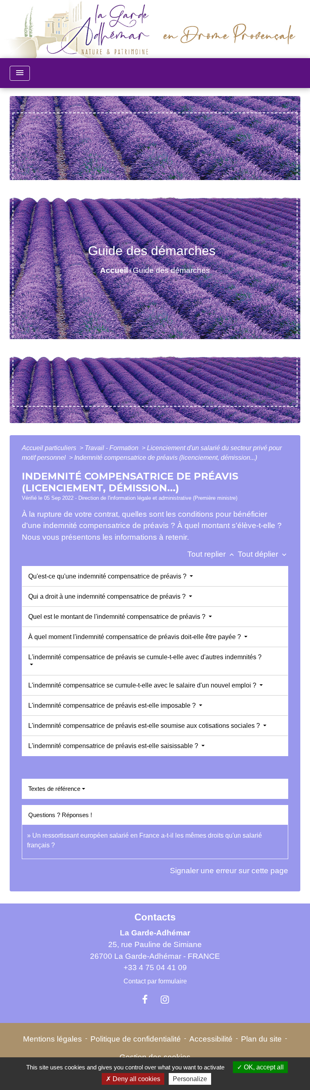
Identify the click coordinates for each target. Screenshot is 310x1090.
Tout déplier (263, 554)
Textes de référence (54, 788)
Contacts (155, 917)
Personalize (190, 1078)
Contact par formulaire (155, 981)
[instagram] (165, 999)
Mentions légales (52, 1039)
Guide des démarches (171, 270)
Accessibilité (210, 1039)
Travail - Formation (112, 447)
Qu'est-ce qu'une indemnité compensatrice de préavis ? (108, 576)
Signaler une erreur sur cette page (229, 870)
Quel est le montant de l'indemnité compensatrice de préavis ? (117, 616)
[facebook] (145, 999)
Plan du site (261, 1039)
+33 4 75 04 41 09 (155, 967)
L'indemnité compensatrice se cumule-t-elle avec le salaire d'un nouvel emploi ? (143, 685)
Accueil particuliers (50, 447)
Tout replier (211, 554)
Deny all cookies (135, 1078)
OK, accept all (263, 1067)
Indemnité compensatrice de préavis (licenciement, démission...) (165, 457)
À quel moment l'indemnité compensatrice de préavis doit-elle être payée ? (135, 636)
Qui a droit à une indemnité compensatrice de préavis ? (107, 596)
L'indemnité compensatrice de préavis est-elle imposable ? (112, 705)
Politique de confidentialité (135, 1039)
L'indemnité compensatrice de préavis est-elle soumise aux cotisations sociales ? (145, 725)
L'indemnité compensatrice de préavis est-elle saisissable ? (114, 745)
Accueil (114, 270)
